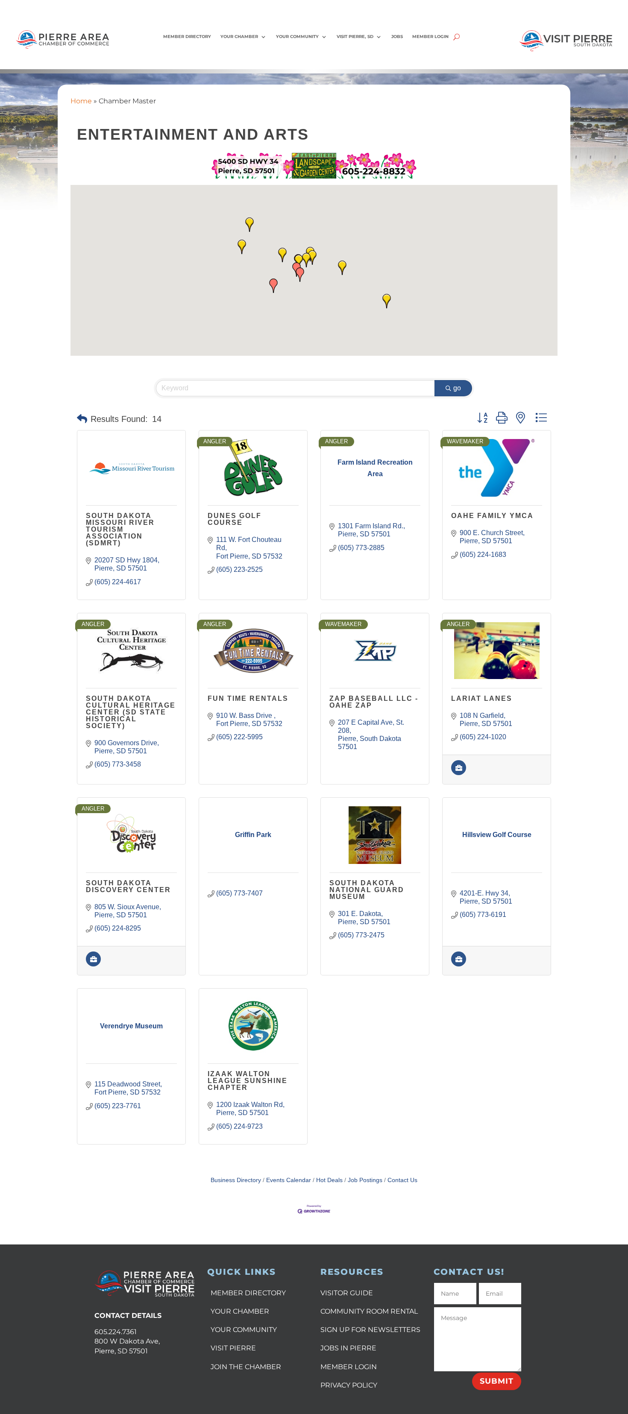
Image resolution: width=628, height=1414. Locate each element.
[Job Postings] (458, 772)
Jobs (397, 36)
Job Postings (365, 1180)
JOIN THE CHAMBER (246, 1367)
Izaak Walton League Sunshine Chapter (248, 1080)
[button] (306, 260)
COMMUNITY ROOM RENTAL (369, 1311)
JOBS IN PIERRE (348, 1348)
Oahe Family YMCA (492, 515)
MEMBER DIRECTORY (248, 1293)
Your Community (297, 36)
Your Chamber (239, 36)
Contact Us (402, 1180)
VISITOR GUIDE (346, 1293)
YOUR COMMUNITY (244, 1330)
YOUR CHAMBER (240, 1311)
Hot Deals (329, 1180)
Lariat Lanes (481, 698)
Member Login (430, 36)
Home (81, 101)
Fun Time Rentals (248, 698)
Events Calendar (288, 1180)
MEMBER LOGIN (348, 1367)
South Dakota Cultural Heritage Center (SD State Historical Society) (131, 712)
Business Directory (236, 1180)
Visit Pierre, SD (355, 36)
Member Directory (187, 36)
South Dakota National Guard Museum (366, 889)
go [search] (457, 388)
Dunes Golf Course (234, 519)
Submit (497, 1381)
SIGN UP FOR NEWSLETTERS (370, 1330)
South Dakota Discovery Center (128, 886)
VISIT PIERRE (233, 1348)
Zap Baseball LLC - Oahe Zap (373, 702)
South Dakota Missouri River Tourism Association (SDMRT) (120, 529)
